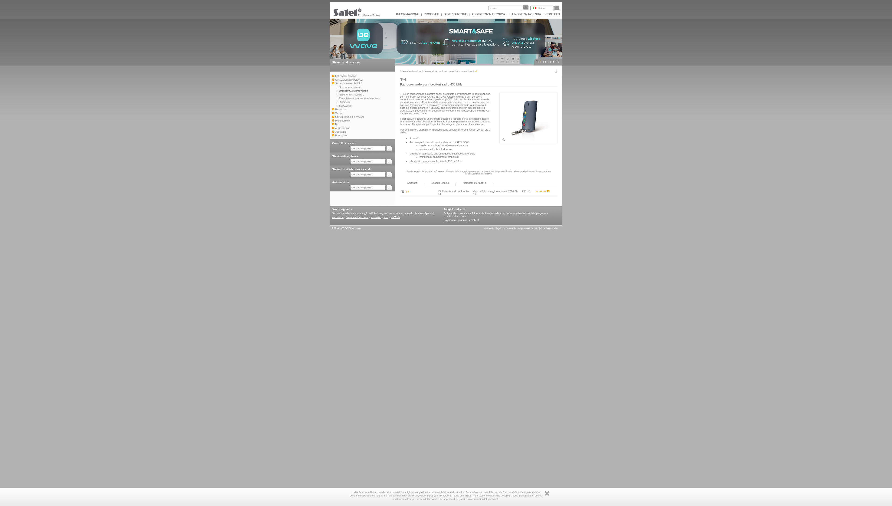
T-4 (407, 191)
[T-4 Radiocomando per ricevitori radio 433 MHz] (528, 140)
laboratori (376, 217)
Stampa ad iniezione (357, 217)
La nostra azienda (525, 14)
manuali (462, 220)
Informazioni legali (492, 228)
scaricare (541, 191)
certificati (474, 220)
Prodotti (431, 14)
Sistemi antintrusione (346, 62)
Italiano (541, 8)
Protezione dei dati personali (516, 228)
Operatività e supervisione (460, 71)
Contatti (552, 14)
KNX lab (395, 217)
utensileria (338, 217)
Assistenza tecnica (488, 14)
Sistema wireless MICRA (434, 71)
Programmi (450, 220)
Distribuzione (455, 14)
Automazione (341, 182)
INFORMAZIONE (407, 14)
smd (386, 217)
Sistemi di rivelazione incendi (351, 169)
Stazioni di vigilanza (345, 156)
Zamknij (547, 493)
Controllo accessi (343, 143)
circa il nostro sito (549, 228)
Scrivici (535, 228)
